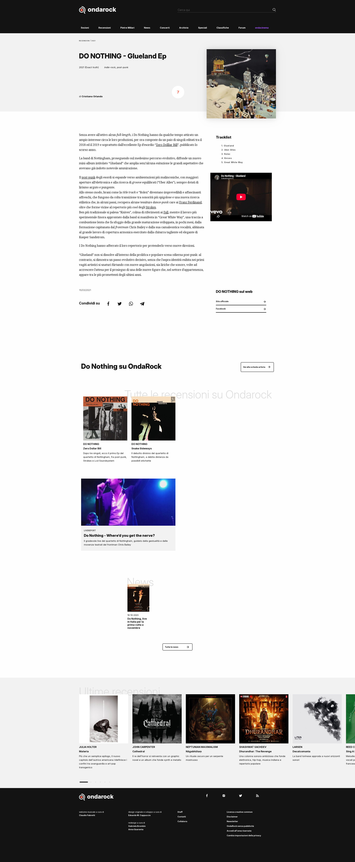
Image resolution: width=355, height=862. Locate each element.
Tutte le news (171, 647)
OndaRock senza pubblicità (240, 826)
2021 (93, 41)
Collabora (182, 821)
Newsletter (232, 821)
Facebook (221, 309)
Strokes (151, 207)
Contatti (182, 816)
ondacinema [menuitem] (262, 27)
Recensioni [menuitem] (104, 27)
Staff (180, 812)
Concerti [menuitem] (165, 27)
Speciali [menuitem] (202, 27)
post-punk (88, 177)
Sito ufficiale (222, 301)
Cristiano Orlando (92, 96)
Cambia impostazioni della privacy (244, 835)
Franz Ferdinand (190, 202)
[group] (103, 732)
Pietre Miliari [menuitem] (127, 27)
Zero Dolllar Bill (167, 145)
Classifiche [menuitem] (222, 27)
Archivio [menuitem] (183, 27)
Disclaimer (232, 816)
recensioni (84, 41)
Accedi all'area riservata (239, 831)
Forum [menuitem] (242, 27)
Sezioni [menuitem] (85, 27)
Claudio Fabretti (87, 815)
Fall (165, 212)
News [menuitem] (147, 27)
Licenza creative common (240, 812)
